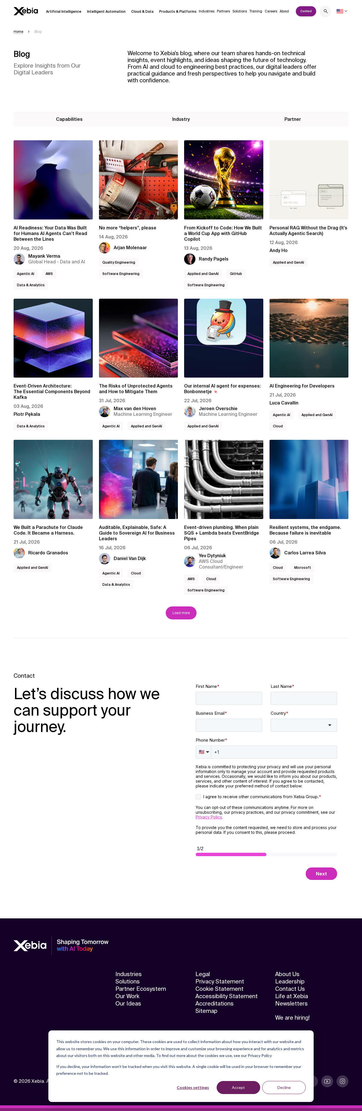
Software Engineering (120, 274)
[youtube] (327, 1081)
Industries (206, 11)
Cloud (278, 426)
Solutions (239, 11)
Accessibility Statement (226, 996)
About (284, 11)
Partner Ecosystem (140, 988)
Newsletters (291, 1003)
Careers (271, 11)
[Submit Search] (326, 12)
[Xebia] (26, 11)
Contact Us (290, 988)
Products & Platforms (178, 11)
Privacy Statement (219, 981)
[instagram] (342, 1081)
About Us (287, 974)
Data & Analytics (31, 285)
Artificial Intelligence (63, 11)
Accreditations (214, 1003)
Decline (284, 1087)
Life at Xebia (291, 996)
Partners (223, 11)
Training (255, 11)
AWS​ (49, 274)
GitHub (236, 274)
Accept (238, 1087)
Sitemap (206, 1011)
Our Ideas (128, 1003)
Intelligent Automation (106, 11)
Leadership (290, 981)
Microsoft (302, 567)
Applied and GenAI (203, 274)
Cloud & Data (142, 11)
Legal (202, 974)
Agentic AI (25, 274)
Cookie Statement (219, 988)
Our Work (127, 996)
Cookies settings (193, 1087)
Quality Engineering (118, 262)
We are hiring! (292, 1017)
